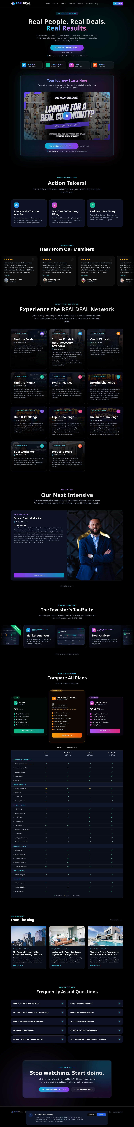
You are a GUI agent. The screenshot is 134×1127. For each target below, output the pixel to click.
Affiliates (80, 3)
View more (5, 275)
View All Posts (114, 920)
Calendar (72, 3)
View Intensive (37, 575)
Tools (62, 3)
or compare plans (67, 52)
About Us (55, 3)
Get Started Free (27, 731)
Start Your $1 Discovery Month (53, 1089)
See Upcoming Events (84, 1089)
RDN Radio (89, 3)
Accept (101, 1115)
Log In (120, 3)
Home (48, 3)
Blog (96, 3)
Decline (91, 1115)
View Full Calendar (66, 586)
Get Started (65, 735)
